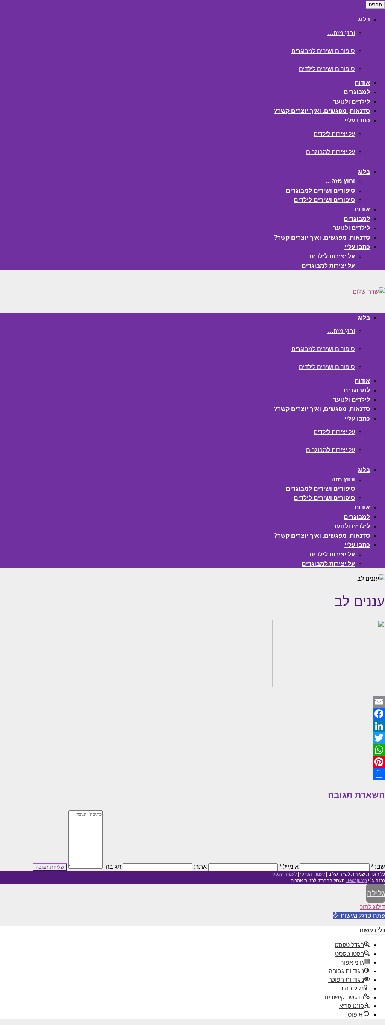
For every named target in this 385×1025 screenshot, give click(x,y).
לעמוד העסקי (284, 874)
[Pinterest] (192, 762)
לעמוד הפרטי (312, 874)
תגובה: (112, 867)
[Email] (192, 702)
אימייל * (289, 867)
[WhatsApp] (192, 750)
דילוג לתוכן (371, 907)
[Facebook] (192, 714)
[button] (359, 915)
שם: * (378, 867)
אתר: (200, 867)
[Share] (192, 774)
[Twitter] (192, 738)
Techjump (357, 880)
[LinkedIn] (192, 726)
